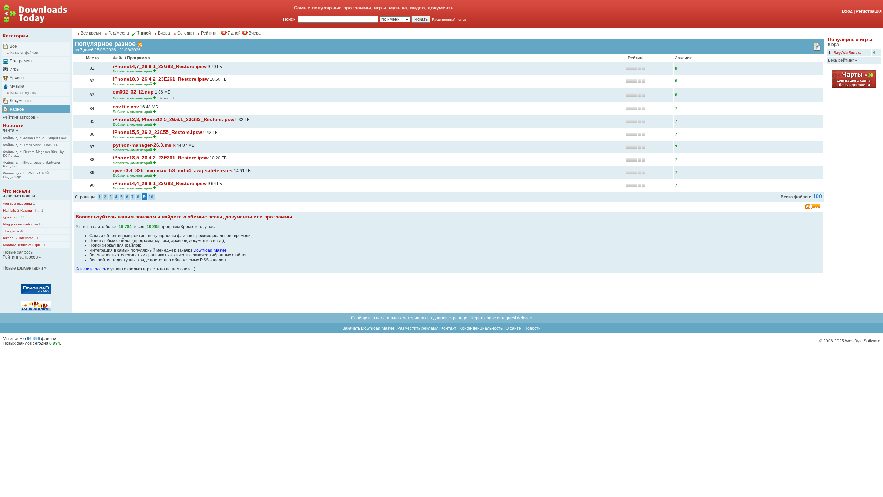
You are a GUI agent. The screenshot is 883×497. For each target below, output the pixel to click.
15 (40, 224)
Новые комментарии (23, 268)
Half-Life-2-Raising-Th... (21, 210)
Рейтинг (209, 33)
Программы (21, 61)
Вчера (164, 33)
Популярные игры (850, 39)
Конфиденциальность (481, 328)
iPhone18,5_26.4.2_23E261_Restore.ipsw (161, 157)
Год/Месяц (118, 33)
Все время (91, 33)
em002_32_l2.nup (133, 92)
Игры (15, 69)
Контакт (448, 328)
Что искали (16, 191)
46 (21, 231)
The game (11, 231)
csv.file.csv (126, 106)
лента (8, 130)
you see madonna (17, 203)
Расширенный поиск (449, 19)
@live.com (11, 217)
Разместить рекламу (417, 328)
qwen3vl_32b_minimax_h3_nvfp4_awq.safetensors (173, 170)
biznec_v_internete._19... (23, 238)
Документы (20, 100)
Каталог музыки (23, 93)
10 (151, 197)
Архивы (17, 77)
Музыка (17, 86)
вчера (833, 44)
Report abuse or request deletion (501, 317)
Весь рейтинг (841, 60)
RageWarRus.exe (848, 53)
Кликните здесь (91, 268)
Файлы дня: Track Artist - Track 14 (30, 145)
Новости (13, 125)
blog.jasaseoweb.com (20, 224)
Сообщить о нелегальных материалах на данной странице (409, 317)
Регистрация (869, 11)
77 (21, 217)
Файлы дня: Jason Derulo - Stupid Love (35, 138)
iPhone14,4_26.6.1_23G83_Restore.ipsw (160, 183)
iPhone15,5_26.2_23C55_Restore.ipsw (157, 132)
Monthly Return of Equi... (23, 245)
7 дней (144, 33)
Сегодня (185, 33)
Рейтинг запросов (20, 257)
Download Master (209, 250)
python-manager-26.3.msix (144, 145)
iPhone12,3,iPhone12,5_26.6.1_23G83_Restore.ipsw (173, 119)
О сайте (513, 328)
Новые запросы (18, 252)
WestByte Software (862, 341)
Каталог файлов (24, 53)
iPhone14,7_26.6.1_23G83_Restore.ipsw (160, 66)
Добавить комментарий (132, 71)
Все (13, 46)
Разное (17, 109)
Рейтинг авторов (19, 117)
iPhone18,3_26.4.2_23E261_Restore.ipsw (161, 79)
